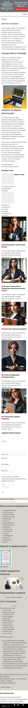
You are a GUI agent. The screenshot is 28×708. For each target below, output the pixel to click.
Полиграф (4, 19)
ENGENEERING (7, 519)
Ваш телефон (5, 464)
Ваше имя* (4, 458)
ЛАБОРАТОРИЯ (7, 540)
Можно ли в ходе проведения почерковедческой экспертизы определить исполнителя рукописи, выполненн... (15, 666)
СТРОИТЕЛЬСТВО (8, 512)
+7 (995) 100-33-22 (21, 4)
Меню (25, 14)
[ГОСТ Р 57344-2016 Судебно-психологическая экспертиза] (14, 606)
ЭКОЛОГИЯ (6, 538)
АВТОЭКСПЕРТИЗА (8, 525)
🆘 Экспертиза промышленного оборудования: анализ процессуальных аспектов (13, 288)
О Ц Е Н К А (6, 521)
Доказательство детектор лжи (10, 166)
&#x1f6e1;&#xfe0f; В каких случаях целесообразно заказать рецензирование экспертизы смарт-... (14, 659)
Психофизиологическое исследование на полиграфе (8, 189)
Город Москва (7, 610)
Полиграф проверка (7, 164)
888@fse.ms (21, 6)
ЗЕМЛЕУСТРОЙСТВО (9, 514)
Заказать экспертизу (21, 9)
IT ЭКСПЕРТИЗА (7, 531)
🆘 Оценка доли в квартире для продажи (14, 329)
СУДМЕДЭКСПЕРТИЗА (9, 510)
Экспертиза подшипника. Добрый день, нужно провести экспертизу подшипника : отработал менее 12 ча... (15, 643)
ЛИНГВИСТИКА (7, 529)
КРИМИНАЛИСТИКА (9, 517)
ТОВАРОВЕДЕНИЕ (8, 535)
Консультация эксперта (6, 637)
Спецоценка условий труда (7, 683)
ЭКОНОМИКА (7, 527)
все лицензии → (4, 566)
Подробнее (17, 703)
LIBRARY (5, 542)
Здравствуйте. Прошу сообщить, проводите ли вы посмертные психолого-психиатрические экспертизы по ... (14, 653)
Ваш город (4, 470)
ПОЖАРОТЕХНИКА (8, 523)
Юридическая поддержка (7, 499)
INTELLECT (6, 533)
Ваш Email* (4, 454)
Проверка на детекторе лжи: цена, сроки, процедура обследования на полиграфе (6, 210)
